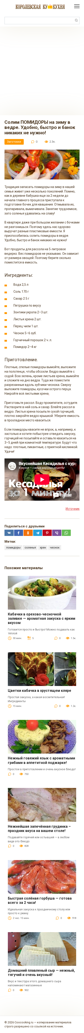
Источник (73, 509)
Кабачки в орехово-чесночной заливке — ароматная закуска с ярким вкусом (41, 618)
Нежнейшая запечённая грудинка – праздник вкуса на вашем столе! (39, 828)
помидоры (13, 547)
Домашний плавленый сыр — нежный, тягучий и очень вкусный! (41, 972)
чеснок (55, 547)
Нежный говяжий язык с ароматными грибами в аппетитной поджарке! (41, 760)
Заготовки (14, 141)
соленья (30, 547)
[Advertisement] (42, 71)
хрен (43, 547)
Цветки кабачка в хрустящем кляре (39, 690)
